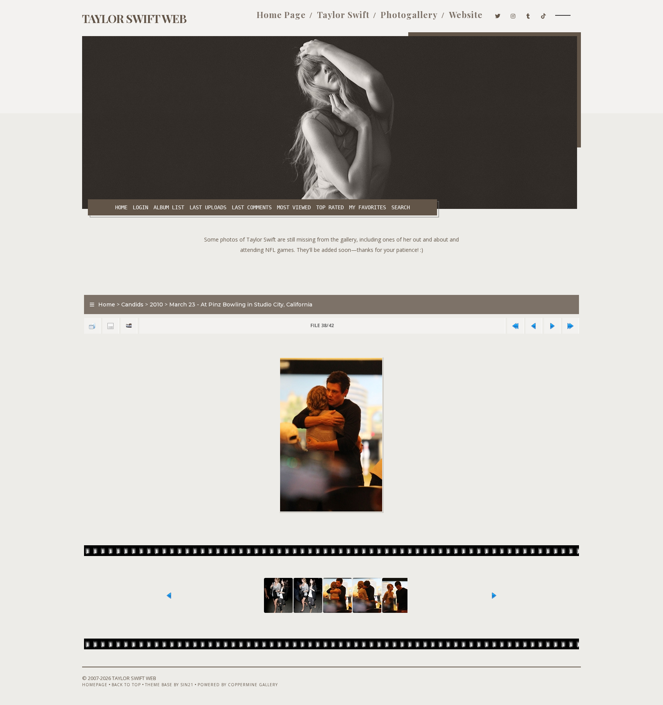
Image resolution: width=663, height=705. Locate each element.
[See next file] (552, 326)
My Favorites (367, 207)
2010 (156, 304)
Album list (168, 207)
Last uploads (208, 207)
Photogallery (409, 14)
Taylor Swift (343, 14)
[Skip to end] (571, 326)
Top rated (330, 207)
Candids (132, 304)
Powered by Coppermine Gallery (238, 684)
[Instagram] (513, 14)
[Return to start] (515, 326)
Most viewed (294, 207)
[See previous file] (534, 326)
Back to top (126, 684)
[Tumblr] (528, 14)
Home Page (281, 14)
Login (140, 207)
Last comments (252, 207)
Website (466, 14)
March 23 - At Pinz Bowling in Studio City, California (240, 304)
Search (400, 207)
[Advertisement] (331, 272)
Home (121, 207)
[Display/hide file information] (110, 326)
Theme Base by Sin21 (169, 684)
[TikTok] (543, 14)
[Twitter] (498, 14)
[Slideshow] (129, 326)
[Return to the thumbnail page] (92, 326)
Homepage (94, 684)
